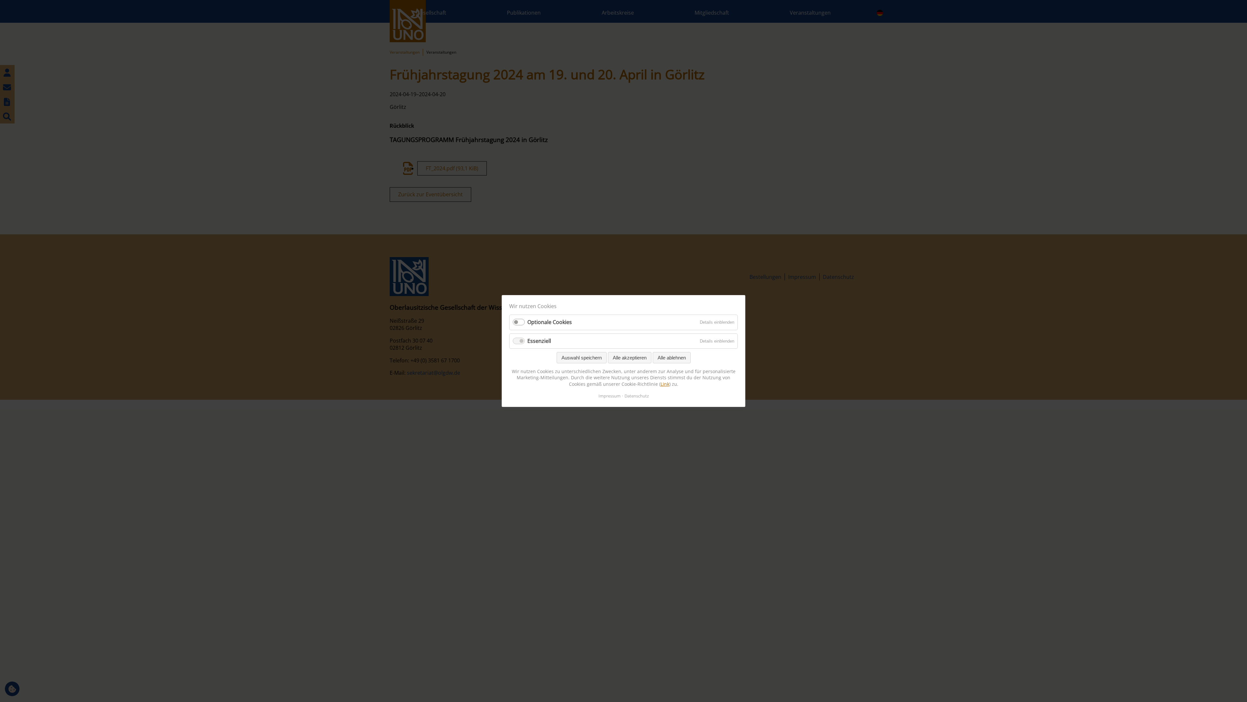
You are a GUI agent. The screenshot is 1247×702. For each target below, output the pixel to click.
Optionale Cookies (549, 322)
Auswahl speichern (581, 357)
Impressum (609, 396)
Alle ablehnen (672, 357)
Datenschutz (636, 396)
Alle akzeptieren (630, 357)
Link (665, 384)
